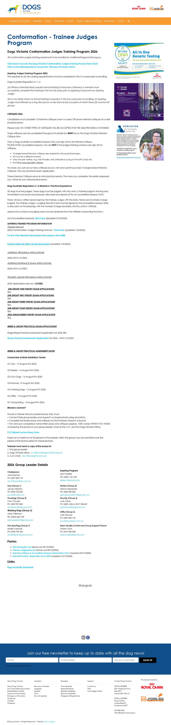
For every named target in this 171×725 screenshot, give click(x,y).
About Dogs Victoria (15, 686)
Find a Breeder (66, 686)
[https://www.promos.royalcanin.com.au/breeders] (139, 61)
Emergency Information (16, 696)
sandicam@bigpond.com (19, 507)
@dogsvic (85, 585)
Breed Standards (67, 689)
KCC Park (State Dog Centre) (18, 689)
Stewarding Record (22, 547)
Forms (121, 21)
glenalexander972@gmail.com (75, 495)
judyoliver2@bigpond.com (73, 507)
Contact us (92, 686)
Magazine (38, 689)
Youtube (10, 701)
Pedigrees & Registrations (70, 696)
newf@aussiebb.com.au (34, 456)
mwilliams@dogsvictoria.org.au (47, 452)
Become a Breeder (68, 693)
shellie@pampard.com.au (19, 534)
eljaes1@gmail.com (70, 480)
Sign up (147, 660)
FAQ (89, 689)
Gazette (37, 691)
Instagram (11, 703)
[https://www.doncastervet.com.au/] (139, 141)
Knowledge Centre (95, 691)
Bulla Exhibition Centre (15, 691)
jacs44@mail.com (15, 495)
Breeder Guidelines (68, 691)
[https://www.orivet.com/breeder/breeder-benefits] (139, 101)
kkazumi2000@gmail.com (72, 534)
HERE (62, 235)
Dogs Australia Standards (20, 567)
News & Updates (40, 696)
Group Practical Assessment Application (28, 338)
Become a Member (41, 686)
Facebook (11, 698)
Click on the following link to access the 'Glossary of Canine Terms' (41, 67)
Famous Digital (49, 722)
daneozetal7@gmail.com (20, 520)
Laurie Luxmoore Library (16, 693)
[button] (128, 21)
